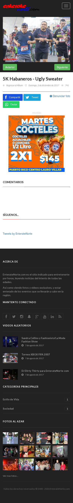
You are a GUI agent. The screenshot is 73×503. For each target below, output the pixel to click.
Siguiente (62, 67)
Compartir (14, 97)
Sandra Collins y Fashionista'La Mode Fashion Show (43, 340)
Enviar (13, 104)
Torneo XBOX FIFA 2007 (36, 354)
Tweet (34, 97)
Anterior (10, 67)
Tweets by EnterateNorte (17, 233)
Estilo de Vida (35, 399)
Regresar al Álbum (14, 85)
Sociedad (35, 408)
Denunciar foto (61, 96)
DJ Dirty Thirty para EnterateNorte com (45, 370)
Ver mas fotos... (10, 475)
